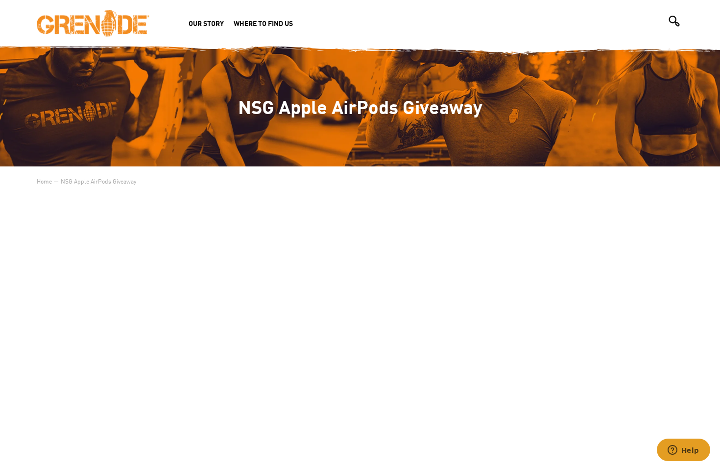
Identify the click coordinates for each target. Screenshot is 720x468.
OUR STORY (206, 23)
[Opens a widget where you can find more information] (683, 451)
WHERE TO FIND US (263, 23)
